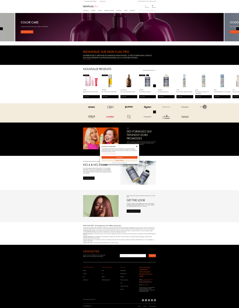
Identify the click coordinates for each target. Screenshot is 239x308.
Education (119, 10)
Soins (84, 276)
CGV (121, 283)
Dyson (103, 270)
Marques (93, 10)
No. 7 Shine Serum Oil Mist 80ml (109, 91)
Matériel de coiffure (109, 10)
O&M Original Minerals (106, 279)
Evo (102, 273)
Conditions (144, 306)
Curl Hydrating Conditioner (145, 91)
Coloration (85, 273)
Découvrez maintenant (27, 31)
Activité (100, 10)
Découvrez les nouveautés (148, 70)
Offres (125, 10)
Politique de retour (123, 273)
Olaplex (103, 276)
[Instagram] (149, 300)
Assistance (132, 10)
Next (237, 28)
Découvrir (86, 96)
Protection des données (124, 279)
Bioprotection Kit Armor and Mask (90, 91)
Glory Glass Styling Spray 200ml (127, 91)
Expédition (122, 276)
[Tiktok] (155, 300)
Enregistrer (152, 255)
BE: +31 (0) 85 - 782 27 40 (151, 1)
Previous (1, 28)
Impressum (122, 289)
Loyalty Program (123, 270)
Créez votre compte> (87, 59)
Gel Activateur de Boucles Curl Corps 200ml (202, 92)
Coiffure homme (86, 279)
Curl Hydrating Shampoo (163, 91)
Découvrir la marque (88, 178)
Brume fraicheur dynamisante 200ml (184, 91)
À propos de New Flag (124, 286)
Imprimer (139, 306)
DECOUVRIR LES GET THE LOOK (133, 211)
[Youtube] (146, 300)
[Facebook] (143, 300)
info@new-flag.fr (145, 284)
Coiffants (84, 270)
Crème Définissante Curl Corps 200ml (222, 91)
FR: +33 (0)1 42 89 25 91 (142, 1)
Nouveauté (86, 10)
